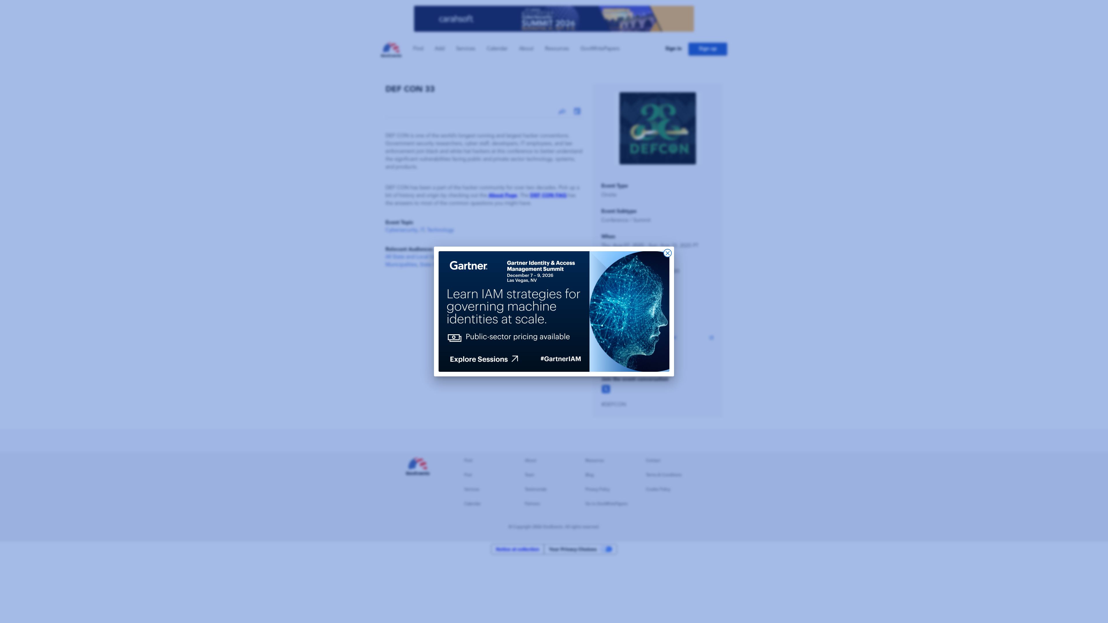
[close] (667, 253)
